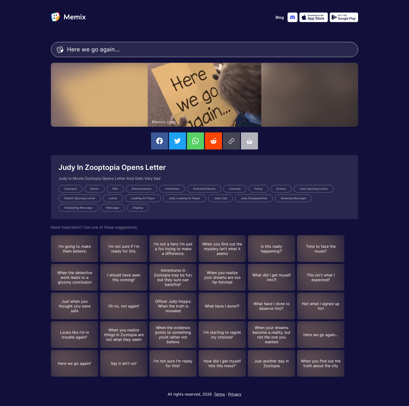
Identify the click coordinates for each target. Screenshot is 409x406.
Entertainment (141, 188)
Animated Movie (204, 188)
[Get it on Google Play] (344, 17)
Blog (280, 17)
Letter (113, 198)
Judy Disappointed (254, 198)
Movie (94, 188)
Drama (281, 188)
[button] (231, 140)
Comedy (235, 188)
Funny (258, 188)
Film (115, 188)
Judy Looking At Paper (184, 198)
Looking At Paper (143, 198)
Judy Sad (220, 198)
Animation (172, 188)
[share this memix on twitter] (177, 140)
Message (112, 207)
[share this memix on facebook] (159, 140)
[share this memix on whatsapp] (195, 140)
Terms (219, 394)
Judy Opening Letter (313, 188)
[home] (68, 17)
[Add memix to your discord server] (293, 17)
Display (138, 207)
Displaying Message (78, 207)
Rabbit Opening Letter (79, 198)
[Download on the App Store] (313, 17)
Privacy (234, 394)
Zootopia (70, 188)
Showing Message (293, 198)
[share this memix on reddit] (213, 140)
